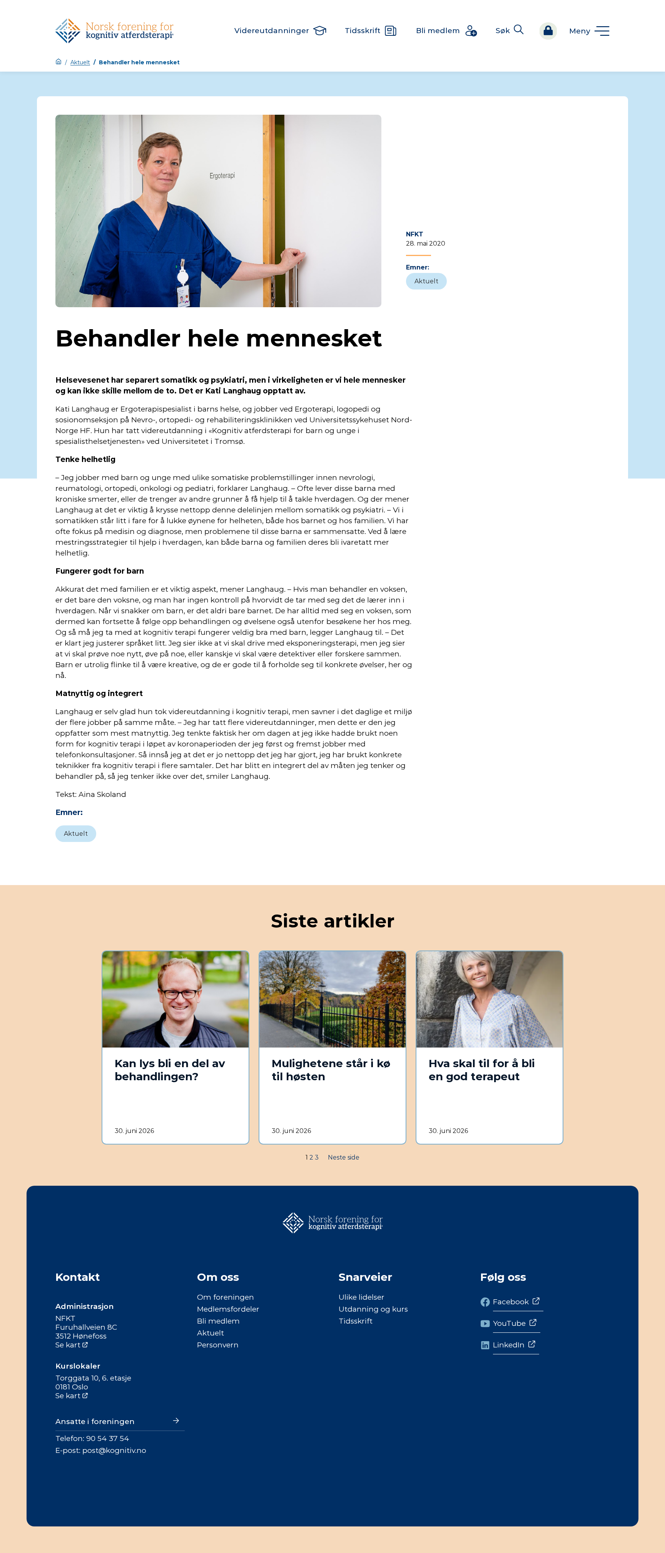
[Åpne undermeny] (589, 31)
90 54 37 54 (107, 1438)
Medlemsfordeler (228, 1309)
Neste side (343, 1157)
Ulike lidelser (361, 1297)
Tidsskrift (356, 1321)
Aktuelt (80, 62)
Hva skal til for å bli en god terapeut (482, 1070)
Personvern (218, 1344)
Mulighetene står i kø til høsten (331, 1070)
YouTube (509, 1323)
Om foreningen (225, 1297)
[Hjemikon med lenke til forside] (58, 62)
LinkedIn (509, 1344)
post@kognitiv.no (114, 1450)
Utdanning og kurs (373, 1309)
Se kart (67, 1344)
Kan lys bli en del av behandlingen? (170, 1070)
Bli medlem (218, 1321)
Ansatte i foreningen (95, 1421)
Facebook (511, 1301)
